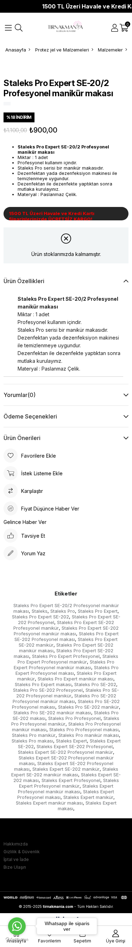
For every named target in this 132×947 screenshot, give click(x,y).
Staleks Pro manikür (34, 735)
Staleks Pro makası (32, 741)
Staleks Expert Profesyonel (71, 780)
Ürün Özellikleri (24, 281)
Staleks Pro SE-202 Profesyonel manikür (67, 692)
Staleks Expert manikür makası (49, 803)
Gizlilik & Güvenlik (22, 851)
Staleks (40, 611)
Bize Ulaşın (15, 867)
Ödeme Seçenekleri (30, 416)
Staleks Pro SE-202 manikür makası (52, 712)
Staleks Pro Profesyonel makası (84, 729)
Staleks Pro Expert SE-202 (40, 616)
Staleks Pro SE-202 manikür (88, 707)
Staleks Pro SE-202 (95, 684)
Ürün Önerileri (22, 437)
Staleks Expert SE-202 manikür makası (64, 771)
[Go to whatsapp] (17, 926)
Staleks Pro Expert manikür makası (75, 679)
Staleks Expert (71, 741)
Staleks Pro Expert (98, 611)
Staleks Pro (62, 611)
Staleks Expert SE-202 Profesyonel (75, 746)
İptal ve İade (16, 859)
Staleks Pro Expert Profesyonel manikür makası (64, 664)
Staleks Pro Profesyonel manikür (65, 721)
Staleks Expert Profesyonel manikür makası (65, 788)
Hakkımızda (16, 844)
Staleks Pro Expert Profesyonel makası (67, 670)
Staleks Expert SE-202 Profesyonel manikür (65, 752)
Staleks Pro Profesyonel (74, 718)
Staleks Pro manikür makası (88, 735)
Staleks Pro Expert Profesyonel (66, 656)
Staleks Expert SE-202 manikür (66, 769)
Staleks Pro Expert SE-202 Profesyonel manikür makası (66, 630)
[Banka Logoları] (66, 897)
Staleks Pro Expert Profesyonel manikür (68, 659)
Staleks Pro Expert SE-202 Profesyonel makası (66, 636)
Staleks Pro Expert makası (43, 684)
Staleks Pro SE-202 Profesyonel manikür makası (64, 698)
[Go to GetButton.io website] (17, 939)
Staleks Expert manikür (88, 797)
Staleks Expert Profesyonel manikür (69, 783)
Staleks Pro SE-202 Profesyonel (48, 690)
